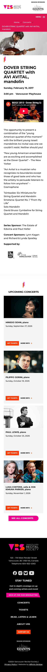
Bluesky (26, 573)
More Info (25, 343)
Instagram (20, 573)
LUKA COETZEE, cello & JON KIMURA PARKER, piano (20, 488)
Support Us (23, 632)
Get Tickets (12, 343)
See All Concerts (22, 518)
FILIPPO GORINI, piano (17, 377)
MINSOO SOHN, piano (17, 322)
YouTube (31, 573)
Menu (38, 17)
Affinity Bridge (35, 664)
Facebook (15, 573)
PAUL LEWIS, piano (16, 432)
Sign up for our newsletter (23, 595)
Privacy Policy (11, 664)
